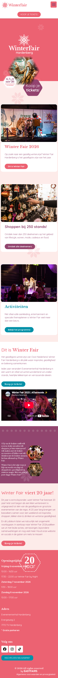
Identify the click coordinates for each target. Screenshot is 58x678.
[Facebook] (4, 649)
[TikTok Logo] (19, 649)
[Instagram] (12, 649)
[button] (54, 4)
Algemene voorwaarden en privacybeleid (35, 674)
